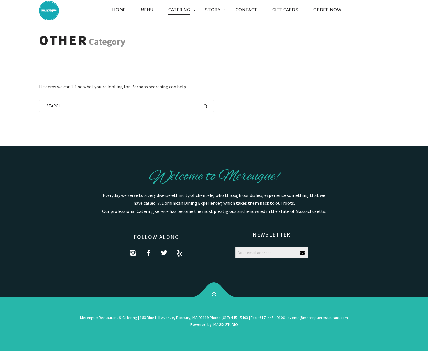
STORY (213, 10)
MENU (147, 10)
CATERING (179, 10)
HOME (119, 10)
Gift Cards (285, 10)
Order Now (327, 10)
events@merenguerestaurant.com (317, 317)
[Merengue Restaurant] (52, 10)
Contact (246, 10)
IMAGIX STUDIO (225, 324)
